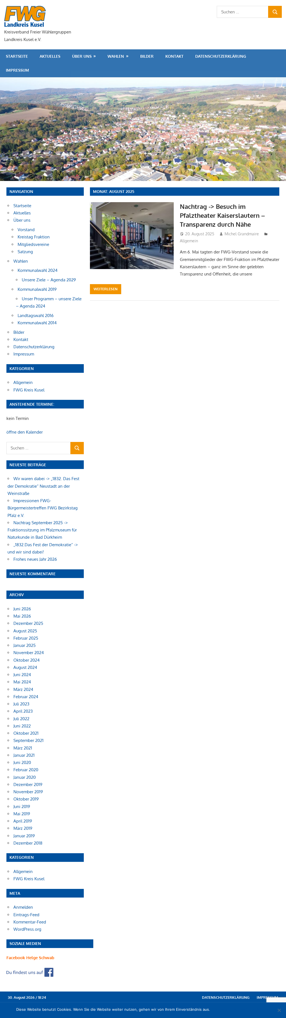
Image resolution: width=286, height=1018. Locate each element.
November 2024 (28, 652)
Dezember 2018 (27, 843)
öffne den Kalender (24, 432)
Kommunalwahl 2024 (38, 270)
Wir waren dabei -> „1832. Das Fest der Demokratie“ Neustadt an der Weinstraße (43, 486)
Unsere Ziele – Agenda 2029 (49, 279)
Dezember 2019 (27, 784)
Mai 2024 (22, 682)
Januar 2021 (24, 755)
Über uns (82, 56)
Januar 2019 (24, 835)
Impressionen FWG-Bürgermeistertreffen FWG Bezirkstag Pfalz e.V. (43, 508)
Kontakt (174, 56)
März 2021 (22, 748)
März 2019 (22, 828)
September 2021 (28, 740)
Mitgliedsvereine (33, 244)
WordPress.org (27, 929)
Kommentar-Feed (29, 922)
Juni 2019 (21, 806)
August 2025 (25, 630)
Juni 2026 (22, 608)
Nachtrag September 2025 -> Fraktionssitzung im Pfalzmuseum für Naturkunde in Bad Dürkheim (42, 530)
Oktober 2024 (26, 660)
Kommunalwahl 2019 (37, 289)
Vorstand (26, 229)
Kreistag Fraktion (34, 237)
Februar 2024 (25, 696)
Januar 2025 (24, 645)
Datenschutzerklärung (220, 56)
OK (215, 1009)
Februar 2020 (25, 769)
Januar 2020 (24, 777)
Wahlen (116, 56)
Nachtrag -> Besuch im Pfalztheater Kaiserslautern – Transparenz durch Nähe (222, 215)
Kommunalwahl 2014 (37, 322)
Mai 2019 (21, 813)
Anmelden (23, 907)
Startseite (17, 56)
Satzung (25, 251)
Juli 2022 (21, 718)
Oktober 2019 (26, 799)
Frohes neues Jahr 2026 (35, 559)
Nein (225, 1009)
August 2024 (25, 667)
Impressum (17, 70)
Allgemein (189, 240)
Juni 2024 (22, 674)
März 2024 (23, 689)
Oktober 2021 (26, 733)
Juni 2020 (22, 762)
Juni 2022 (22, 726)
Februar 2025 (25, 638)
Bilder (147, 56)
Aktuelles (50, 56)
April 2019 (22, 821)
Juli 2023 (21, 704)
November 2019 (28, 791)
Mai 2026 (22, 616)
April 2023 (23, 711)
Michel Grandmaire (242, 233)
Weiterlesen (106, 289)
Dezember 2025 (28, 623)
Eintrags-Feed (26, 914)
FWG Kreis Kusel (28, 390)
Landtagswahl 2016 (36, 315)
